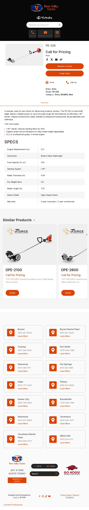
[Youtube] (49, 496)
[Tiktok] (46, 496)
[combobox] (44, 25)
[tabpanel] (24, 55)
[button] (33, 33)
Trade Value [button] (64, 73)
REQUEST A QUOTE (17, 480)
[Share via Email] (56, 59)
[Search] (56, 473)
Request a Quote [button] (64, 66)
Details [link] (12, 293)
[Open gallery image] (24, 55)
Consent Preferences (13, 505)
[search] (59, 25)
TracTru (16, 497)
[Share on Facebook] (47, 59)
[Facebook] (39, 496)
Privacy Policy (65, 495)
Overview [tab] (44, 103)
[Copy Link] (61, 59)
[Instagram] (43, 496)
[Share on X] (51, 59)
